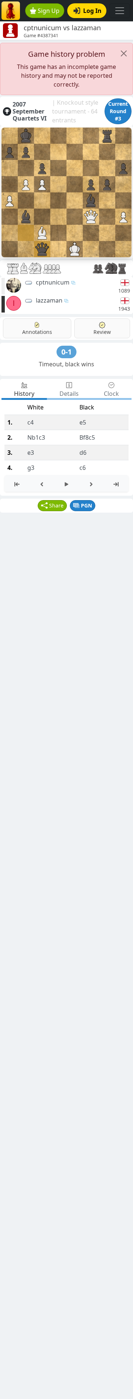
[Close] (124, 53)
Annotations (37, 331)
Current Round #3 (118, 111)
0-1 (66, 352)
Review (102, 331)
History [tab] (24, 394)
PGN (86, 505)
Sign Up (48, 11)
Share (56, 505)
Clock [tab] (111, 394)
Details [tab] (69, 394)
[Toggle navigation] (119, 10)
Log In (92, 11)
